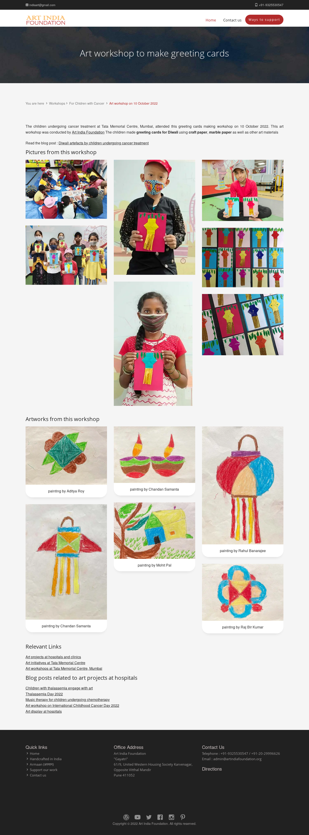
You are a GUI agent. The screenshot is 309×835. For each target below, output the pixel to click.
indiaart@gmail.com (42, 5)
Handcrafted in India (46, 759)
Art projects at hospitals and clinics (53, 656)
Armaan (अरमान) (42, 764)
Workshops (57, 103)
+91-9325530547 (270, 4)
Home (211, 20)
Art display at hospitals (44, 711)
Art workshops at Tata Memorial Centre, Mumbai (64, 668)
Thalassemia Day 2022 (44, 693)
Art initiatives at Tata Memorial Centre (55, 662)
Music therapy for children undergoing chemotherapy (68, 699)
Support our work (43, 769)
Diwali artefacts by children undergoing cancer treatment (104, 143)
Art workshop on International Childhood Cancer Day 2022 (72, 705)
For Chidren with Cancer (87, 103)
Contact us (232, 20)
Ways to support (264, 19)
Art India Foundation (88, 132)
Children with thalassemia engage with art (59, 688)
